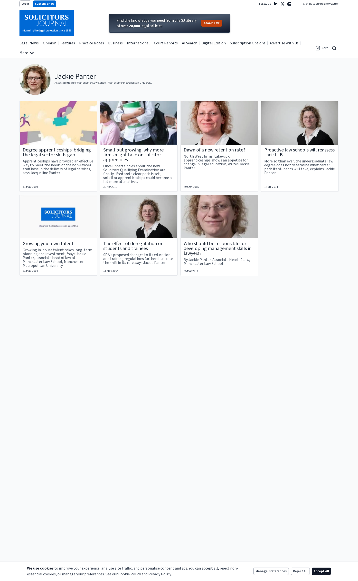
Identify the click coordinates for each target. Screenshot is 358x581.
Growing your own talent (48, 243)
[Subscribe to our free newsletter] (289, 4)
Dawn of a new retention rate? (214, 150)
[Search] (334, 48)
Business (115, 43)
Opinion (49, 43)
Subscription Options (247, 43)
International (138, 43)
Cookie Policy (129, 574)
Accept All (321, 571)
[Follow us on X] (282, 4)
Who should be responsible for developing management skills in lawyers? (218, 248)
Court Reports (166, 43)
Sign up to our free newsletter (321, 4)
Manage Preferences (271, 571)
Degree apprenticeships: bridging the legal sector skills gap (57, 152)
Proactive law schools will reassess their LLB (299, 152)
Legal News (29, 43)
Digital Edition (213, 43)
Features (67, 43)
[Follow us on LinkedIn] (276, 4)
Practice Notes (91, 43)
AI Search (189, 43)
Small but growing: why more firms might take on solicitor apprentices (133, 155)
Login (25, 4)
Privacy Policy (159, 574)
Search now (211, 23)
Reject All (300, 571)
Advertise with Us (284, 43)
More (23, 53)
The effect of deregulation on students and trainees (133, 246)
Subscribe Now (44, 4)
